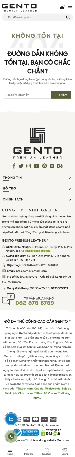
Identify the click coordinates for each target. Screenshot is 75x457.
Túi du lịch (11, 393)
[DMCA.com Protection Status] (51, 432)
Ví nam (52, 393)
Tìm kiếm (67, 17)
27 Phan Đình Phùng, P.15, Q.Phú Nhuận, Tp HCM (39, 249)
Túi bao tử (40, 393)
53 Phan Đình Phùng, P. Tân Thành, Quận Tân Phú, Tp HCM (38, 258)
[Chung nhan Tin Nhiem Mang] (37, 440)
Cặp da (38, 388)
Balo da (66, 388)
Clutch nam (25, 393)
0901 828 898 (49, 265)
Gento (30, 425)
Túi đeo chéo (52, 388)
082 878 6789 (30, 265)
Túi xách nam (24, 388)
